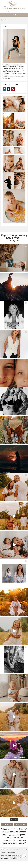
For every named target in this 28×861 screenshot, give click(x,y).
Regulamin (2, 852)
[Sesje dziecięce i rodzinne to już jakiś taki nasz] (14, 688)
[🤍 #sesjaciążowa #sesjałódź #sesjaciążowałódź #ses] (14, 401)
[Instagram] (8, 89)
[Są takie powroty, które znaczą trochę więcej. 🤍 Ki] (14, 373)
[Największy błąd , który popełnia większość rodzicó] (14, 545)
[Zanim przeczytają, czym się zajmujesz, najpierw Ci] (14, 315)
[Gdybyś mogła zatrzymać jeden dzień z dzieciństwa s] (14, 717)
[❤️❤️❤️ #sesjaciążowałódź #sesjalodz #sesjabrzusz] (14, 774)
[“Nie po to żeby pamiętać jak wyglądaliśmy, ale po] (14, 430)
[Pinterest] (13, 89)
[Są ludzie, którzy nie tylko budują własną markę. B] (14, 659)
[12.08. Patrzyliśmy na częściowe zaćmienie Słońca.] (14, 459)
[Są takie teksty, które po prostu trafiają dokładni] (14, 287)
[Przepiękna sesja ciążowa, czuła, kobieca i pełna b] (14, 602)
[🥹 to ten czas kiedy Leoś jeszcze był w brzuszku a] (14, 258)
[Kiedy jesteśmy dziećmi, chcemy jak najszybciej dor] (14, 631)
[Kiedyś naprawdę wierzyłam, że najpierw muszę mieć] (14, 745)
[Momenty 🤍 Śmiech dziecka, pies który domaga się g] (14, 516)
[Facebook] (4, 89)
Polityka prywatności (11, 852)
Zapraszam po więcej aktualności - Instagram (14, 238)
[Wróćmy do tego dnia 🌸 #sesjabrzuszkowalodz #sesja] (14, 487)
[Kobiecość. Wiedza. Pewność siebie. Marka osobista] (14, 344)
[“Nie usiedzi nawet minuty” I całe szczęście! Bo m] (14, 803)
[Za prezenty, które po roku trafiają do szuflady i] (14, 573)
